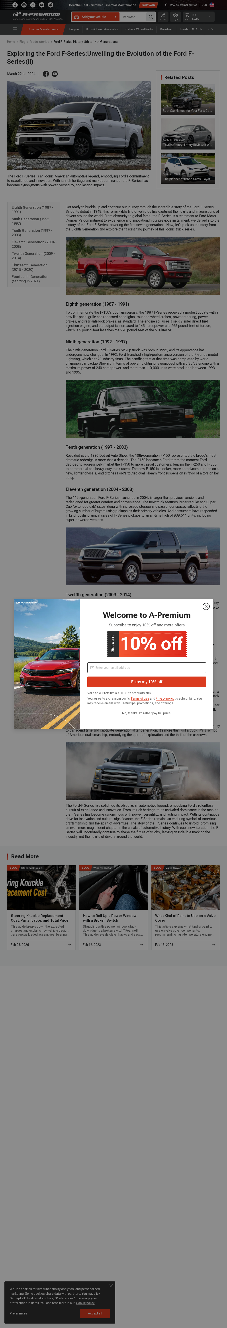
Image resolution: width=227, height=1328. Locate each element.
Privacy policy (165, 698)
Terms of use (140, 698)
